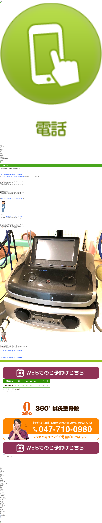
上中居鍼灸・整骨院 (2, 504)
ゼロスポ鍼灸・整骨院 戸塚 (2, 490)
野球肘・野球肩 (1, 154)
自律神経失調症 (1, 152)
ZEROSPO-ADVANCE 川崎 (2, 496)
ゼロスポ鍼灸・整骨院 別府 (2, 511)
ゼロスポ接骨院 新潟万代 (2, 510)
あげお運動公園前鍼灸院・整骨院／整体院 (2, 501)
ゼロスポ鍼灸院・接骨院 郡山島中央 (2, 508)
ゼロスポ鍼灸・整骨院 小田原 (2, 493)
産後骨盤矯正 (1, 144)
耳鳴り (0, 151)
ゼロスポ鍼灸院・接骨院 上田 (2, 506)
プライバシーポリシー (2, 157)
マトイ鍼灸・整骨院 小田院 (2, 494)
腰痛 (0, 152)
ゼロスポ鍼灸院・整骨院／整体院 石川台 (2, 488)
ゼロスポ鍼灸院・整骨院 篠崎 (2, 488)
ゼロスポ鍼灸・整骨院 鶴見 (2, 492)
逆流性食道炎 (1, 153)
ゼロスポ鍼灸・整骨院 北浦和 (2, 500)
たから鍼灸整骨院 (1, 485)
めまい (0, 147)
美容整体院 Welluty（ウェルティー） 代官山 (2, 489)
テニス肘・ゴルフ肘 (2, 146)
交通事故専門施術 (1, 155)
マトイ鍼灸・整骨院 (2, 495)
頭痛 (0, 154)
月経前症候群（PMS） (2, 150)
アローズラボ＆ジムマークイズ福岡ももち (2, 514)
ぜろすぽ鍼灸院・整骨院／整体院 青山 (2, 510)
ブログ (0, 156)
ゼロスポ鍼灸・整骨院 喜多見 (2, 486)
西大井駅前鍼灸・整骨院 (2, 486)
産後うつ (1, 150)
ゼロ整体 (1, 144)
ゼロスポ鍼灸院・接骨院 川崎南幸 (3, 498)
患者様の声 (1, 156)
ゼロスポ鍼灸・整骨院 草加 (2, 500)
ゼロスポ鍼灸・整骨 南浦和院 (2, 502)
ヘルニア (1, 146)
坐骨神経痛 (1, 148)
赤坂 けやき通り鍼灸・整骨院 (2, 512)
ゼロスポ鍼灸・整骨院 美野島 (2, 513)
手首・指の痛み (1, 149)
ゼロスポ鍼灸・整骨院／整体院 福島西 (2, 507)
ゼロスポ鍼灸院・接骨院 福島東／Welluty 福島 (2, 508)
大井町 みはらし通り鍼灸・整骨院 (2, 487)
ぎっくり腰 (1, 145)
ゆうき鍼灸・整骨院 (2, 492)
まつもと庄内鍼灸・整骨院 (2, 505)
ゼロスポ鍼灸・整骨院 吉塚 (2, 512)
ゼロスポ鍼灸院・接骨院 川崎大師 (2, 494)
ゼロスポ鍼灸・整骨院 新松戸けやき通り (2, 503)
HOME (0, 162)
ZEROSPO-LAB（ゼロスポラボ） (1, 498)
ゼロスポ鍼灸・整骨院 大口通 (2, 491)
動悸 (0, 148)
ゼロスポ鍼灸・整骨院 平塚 (2, 497)
